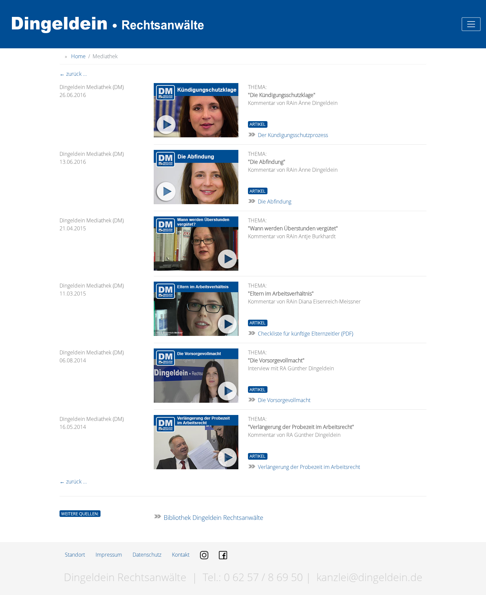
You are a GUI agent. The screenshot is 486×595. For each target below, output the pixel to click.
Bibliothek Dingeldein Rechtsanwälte (213, 517)
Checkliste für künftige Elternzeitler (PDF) (305, 333)
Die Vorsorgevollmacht (284, 400)
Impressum (109, 554)
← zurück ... (73, 73)
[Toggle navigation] (471, 24)
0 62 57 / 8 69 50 (262, 577)
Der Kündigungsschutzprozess (293, 135)
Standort (75, 554)
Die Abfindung (274, 201)
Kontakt (180, 554)
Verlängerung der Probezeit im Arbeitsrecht (309, 467)
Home (78, 56)
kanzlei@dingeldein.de (369, 577)
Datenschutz (147, 554)
